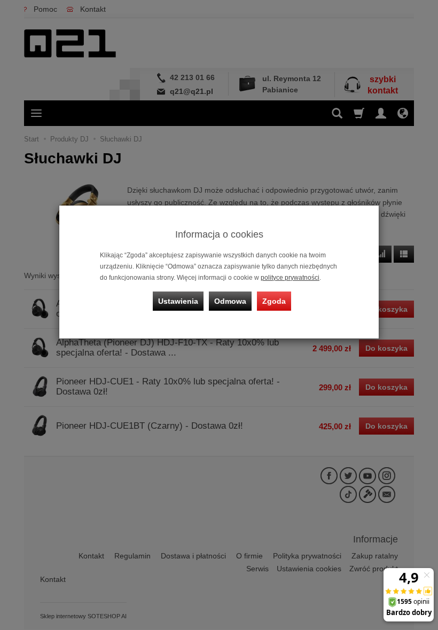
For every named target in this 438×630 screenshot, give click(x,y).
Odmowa (230, 301)
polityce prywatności (290, 277)
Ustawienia (178, 301)
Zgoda (274, 301)
